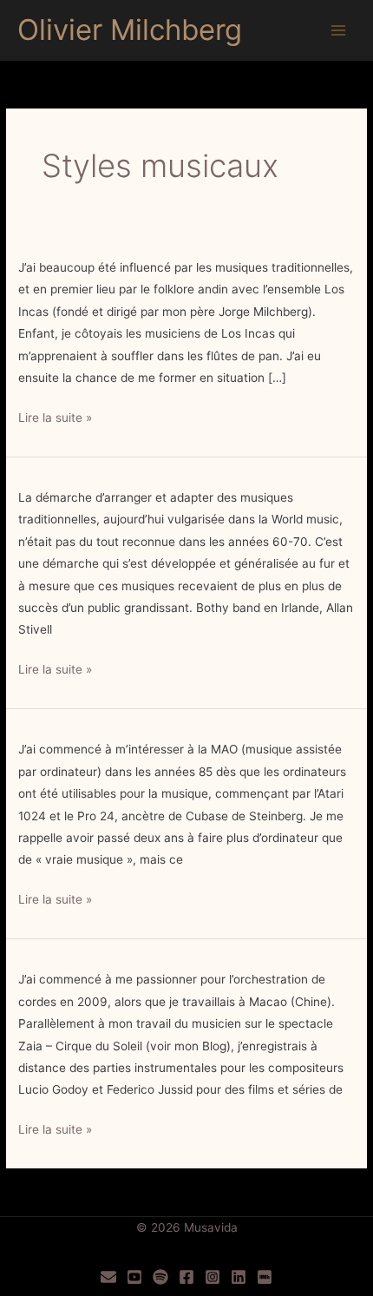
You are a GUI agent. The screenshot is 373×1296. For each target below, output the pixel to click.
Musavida (211, 1227)
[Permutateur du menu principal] (339, 31)
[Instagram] (212, 1277)
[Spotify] (160, 1277)
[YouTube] (134, 1277)
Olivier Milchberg (129, 29)
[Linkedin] (238, 1277)
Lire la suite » (55, 419)
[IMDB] (264, 1277)
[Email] (108, 1277)
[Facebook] (186, 1277)
